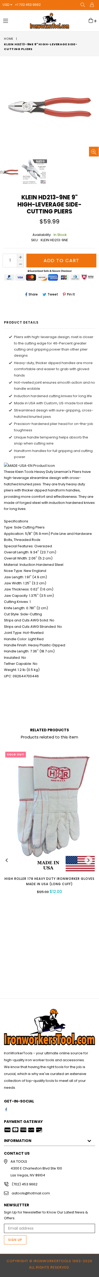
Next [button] (88, 860)
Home (8, 39)
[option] (34, 172)
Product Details (21, 322)
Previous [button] (7, 860)
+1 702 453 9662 (28, 4)
